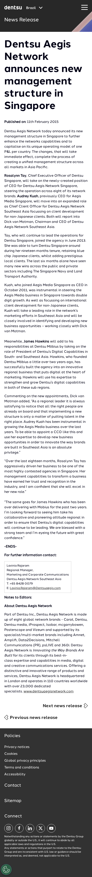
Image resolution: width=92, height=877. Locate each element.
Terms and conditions (21, 767)
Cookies (11, 754)
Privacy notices (17, 747)
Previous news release (33, 718)
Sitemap (12, 801)
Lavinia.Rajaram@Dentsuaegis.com (35, 588)
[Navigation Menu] (84, 7)
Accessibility (14, 774)
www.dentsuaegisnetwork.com (49, 691)
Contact (12, 785)
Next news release (63, 706)
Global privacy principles (25, 760)
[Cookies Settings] (6, 869)
